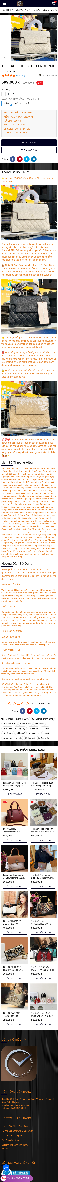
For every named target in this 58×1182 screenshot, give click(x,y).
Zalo (6, 1167)
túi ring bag (20, 728)
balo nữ (46, 733)
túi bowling (39, 723)
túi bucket (7, 728)
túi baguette (34, 733)
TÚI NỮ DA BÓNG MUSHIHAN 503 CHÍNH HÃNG (42, 970)
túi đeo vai (30, 738)
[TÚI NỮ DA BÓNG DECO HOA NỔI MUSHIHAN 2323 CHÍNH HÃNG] (14, 996)
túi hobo (45, 728)
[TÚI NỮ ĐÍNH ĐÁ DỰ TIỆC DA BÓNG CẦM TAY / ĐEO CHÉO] (14, 950)
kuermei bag (25, 723)
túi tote (19, 738)
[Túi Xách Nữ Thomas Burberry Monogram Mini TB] (43, 858)
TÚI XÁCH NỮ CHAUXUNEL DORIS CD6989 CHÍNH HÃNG (42, 924)
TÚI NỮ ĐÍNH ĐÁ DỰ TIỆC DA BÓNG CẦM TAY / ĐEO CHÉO (13, 970)
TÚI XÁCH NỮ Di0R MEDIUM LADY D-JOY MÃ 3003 (42, 1016)
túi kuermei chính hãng (42, 719)
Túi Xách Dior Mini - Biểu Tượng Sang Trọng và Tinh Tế (14, 786)
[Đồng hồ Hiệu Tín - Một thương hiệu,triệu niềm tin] (28, 3)
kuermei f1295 (22, 719)
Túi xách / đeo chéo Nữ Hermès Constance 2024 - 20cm (42, 832)
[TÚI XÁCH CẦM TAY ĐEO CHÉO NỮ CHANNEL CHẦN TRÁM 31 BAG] (14, 904)
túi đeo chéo (43, 738)
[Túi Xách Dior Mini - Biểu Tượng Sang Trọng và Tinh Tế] (14, 766)
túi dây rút (33, 728)
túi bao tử (21, 733)
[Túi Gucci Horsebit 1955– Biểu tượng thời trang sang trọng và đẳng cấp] (43, 766)
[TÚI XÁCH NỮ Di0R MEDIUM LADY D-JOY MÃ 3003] (43, 996)
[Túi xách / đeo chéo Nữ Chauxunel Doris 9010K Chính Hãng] (14, 858)
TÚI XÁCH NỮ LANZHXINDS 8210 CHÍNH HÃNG (12, 832)
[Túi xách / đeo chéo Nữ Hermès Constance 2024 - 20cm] (43, 812)
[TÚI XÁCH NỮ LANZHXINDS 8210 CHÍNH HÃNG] (14, 812)
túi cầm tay (8, 733)
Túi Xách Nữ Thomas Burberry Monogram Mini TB (42, 878)
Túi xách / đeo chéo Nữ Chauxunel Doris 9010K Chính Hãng (14, 878)
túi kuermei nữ (9, 723)
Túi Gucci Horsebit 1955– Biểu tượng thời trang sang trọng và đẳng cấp (42, 786)
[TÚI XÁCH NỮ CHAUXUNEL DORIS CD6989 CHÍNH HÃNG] (43, 904)
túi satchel (7, 738)
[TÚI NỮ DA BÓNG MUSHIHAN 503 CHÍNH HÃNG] (43, 950)
